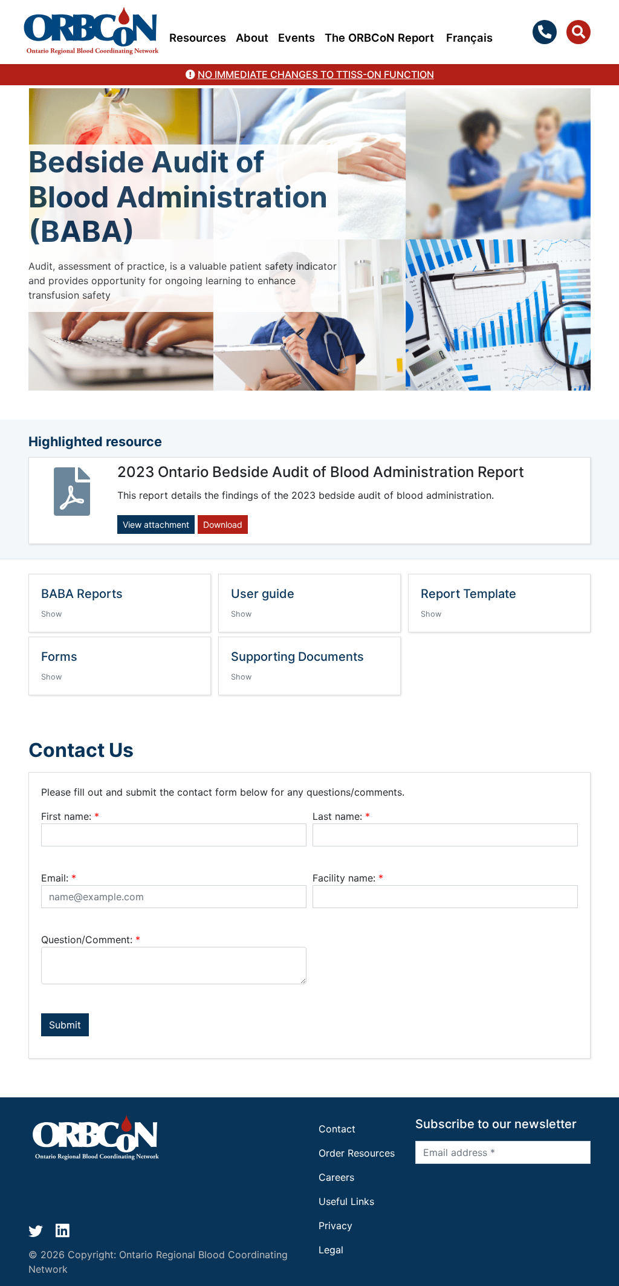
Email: (58, 878)
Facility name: (348, 878)
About (252, 37)
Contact (337, 1129)
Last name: (341, 816)
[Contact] (547, 32)
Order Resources (357, 1153)
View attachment (156, 524)
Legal (331, 1250)
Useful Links (346, 1201)
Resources (197, 37)
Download (222, 524)
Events (296, 37)
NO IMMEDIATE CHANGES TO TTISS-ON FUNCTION (316, 74)
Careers (336, 1177)
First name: (70, 816)
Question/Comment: (90, 940)
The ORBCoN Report (379, 37)
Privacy (335, 1225)
